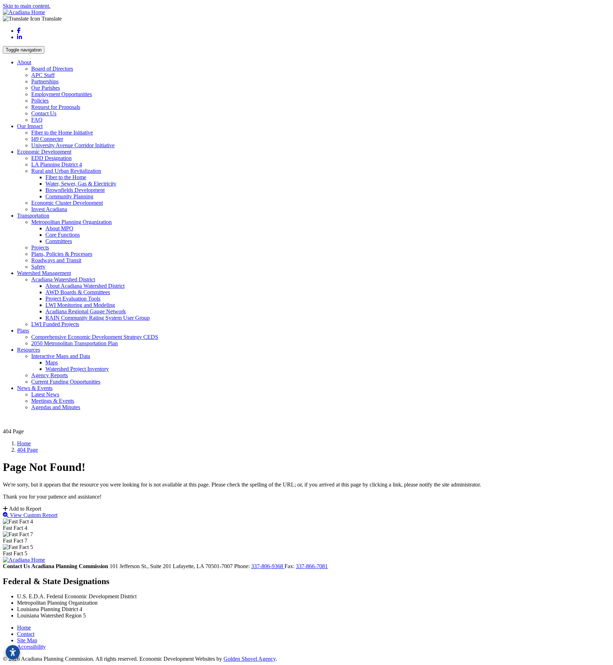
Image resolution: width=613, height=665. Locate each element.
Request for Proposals (55, 107)
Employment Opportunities (61, 94)
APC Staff (43, 75)
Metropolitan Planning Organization (71, 222)
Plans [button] (23, 331)
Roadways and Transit (56, 260)
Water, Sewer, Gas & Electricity (80, 184)
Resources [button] (28, 350)
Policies (40, 101)
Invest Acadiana (49, 209)
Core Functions (62, 235)
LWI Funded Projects (55, 324)
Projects (40, 247)
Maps (51, 362)
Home (24, 628)
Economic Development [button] (44, 152)
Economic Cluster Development (67, 203)
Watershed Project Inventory (77, 369)
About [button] (24, 62)
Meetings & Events (52, 401)
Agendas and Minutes (55, 407)
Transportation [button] (33, 216)
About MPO (59, 228)
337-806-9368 (268, 566)
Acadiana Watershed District (63, 279)
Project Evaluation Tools (72, 299)
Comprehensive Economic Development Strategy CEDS (94, 337)
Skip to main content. (26, 6)
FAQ (37, 120)
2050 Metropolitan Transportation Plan (74, 343)
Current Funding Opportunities (65, 382)
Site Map (27, 640)
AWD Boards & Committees (77, 292)
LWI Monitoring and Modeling (80, 305)
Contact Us (43, 113)
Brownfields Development (75, 190)
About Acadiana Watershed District (85, 286)
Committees (58, 241)
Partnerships (45, 81)
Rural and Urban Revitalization (66, 171)
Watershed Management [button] (44, 273)
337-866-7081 (312, 566)
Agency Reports (49, 375)
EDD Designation (51, 158)
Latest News (45, 394)
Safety (38, 267)
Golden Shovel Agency (249, 659)
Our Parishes (45, 88)
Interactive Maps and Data (60, 356)
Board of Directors (52, 69)
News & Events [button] (35, 388)
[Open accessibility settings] (13, 652)
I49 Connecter (47, 139)
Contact (25, 634)
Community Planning (69, 196)
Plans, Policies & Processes (61, 254)
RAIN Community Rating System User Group (97, 318)
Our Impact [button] (30, 126)
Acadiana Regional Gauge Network (85, 311)
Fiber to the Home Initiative (62, 133)
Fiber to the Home (65, 177)
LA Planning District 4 (56, 164)
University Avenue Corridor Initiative (73, 145)
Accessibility (31, 647)
